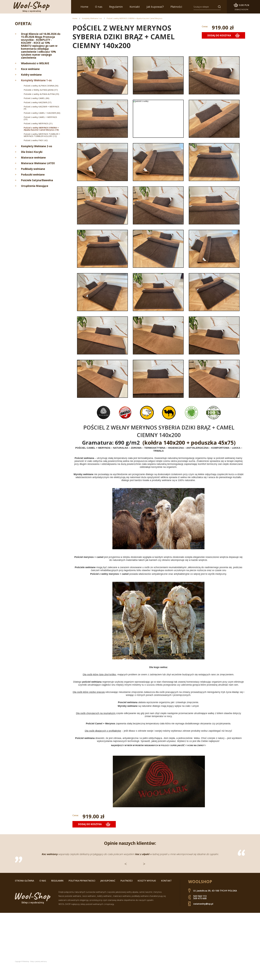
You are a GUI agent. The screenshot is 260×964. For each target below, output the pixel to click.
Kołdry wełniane (31, 74)
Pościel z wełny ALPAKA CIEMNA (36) (41, 86)
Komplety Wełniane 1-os (36, 80)
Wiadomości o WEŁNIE (35, 63)
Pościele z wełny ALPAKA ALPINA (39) (41, 94)
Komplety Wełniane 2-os (36, 146)
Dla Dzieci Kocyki (31, 151)
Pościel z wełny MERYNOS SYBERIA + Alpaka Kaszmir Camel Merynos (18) (41, 129)
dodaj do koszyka (219, 35)
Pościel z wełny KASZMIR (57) (37, 102)
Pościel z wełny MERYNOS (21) (38, 123)
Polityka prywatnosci (82, 881)
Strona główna (24, 881)
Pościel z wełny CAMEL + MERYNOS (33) (40, 118)
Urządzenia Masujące (34, 185)
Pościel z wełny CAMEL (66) (36, 98)
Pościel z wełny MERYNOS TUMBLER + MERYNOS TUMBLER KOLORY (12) (42, 135)
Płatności (176, 7)
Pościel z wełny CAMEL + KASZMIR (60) (42, 113)
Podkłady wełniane (33, 168)
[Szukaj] (218, 6)
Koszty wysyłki (147, 881)
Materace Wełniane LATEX (38, 163)
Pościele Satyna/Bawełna (37, 180)
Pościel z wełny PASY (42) (36, 140)
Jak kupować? (155, 7)
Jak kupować (107, 881)
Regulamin (116, 7)
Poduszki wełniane (33, 174)
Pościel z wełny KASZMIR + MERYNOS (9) (41, 107)
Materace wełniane (33, 157)
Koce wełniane (30, 69)
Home (84, 7)
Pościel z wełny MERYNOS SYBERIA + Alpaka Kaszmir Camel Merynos (134, 18)
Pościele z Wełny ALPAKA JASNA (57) (41, 90)
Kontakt (135, 7)
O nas (98, 7)
